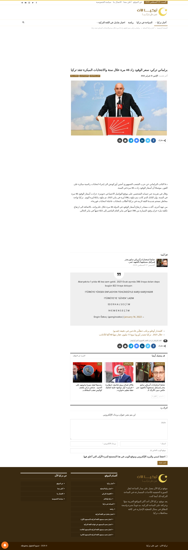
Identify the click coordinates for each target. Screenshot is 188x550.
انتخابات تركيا (74, 76)
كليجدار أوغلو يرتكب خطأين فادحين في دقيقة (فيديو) (137, 331)
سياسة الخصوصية (103, 3)
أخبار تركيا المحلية (94, 76)
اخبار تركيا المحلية (106, 489)
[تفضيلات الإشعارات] (4, 545)
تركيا (99, 364)
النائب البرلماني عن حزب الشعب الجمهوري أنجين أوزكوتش (146, 341)
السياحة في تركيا (144, 23)
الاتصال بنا (117, 3)
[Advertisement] (94, 49)
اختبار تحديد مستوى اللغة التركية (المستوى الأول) (96, 519)
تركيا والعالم (160, 364)
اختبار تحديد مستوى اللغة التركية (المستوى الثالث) (96, 530)
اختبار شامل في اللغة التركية (111, 23)
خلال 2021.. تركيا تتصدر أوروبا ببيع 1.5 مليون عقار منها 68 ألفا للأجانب (130, 335)
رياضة (131, 23)
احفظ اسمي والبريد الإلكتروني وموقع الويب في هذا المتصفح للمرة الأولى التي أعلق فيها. (124, 457)
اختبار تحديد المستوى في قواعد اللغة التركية (98, 524)
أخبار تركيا (161, 23)
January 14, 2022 (133, 317)
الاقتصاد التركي (84, 76)
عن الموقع (137, 3)
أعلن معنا (127, 3)
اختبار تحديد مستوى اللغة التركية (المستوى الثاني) (96, 535)
